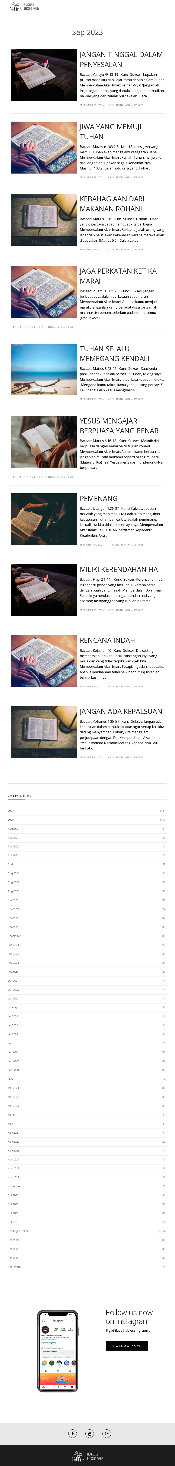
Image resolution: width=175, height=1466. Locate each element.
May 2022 (13, 1141)
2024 (11, 810)
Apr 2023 (13, 855)
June (11, 1079)
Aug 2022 (13, 882)
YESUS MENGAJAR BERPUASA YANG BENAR (119, 425)
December (14, 936)
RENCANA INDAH (107, 640)
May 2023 (13, 1150)
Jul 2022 (13, 1025)
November (14, 1186)
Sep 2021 (13, 1240)
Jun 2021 (13, 1052)
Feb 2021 (13, 944)
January (12, 1007)
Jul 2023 (13, 1034)
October (13, 1222)
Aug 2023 (13, 891)
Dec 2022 (13, 918)
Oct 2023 (13, 1213)
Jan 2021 (13, 980)
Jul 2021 (13, 1016)
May (10, 1123)
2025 (11, 819)
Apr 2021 (13, 837)
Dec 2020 (13, 900)
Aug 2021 (13, 873)
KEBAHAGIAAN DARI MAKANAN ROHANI (112, 203)
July (10, 1043)
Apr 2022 (13, 846)
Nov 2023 (13, 1177)
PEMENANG (99, 498)
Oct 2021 (13, 1195)
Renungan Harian (121, 105)
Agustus (13, 828)
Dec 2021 (13, 909)
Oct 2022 (13, 1204)
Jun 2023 (13, 1070)
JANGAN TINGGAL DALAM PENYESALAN (121, 59)
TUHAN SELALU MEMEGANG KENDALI (114, 353)
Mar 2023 (13, 1105)
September (14, 1266)
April (10, 864)
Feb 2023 (13, 962)
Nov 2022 (13, 1168)
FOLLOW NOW (127, 1345)
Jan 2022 (13, 989)
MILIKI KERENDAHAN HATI (122, 569)
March (11, 1114)
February (13, 971)
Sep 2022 (13, 1249)
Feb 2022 (13, 953)
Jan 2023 (13, 998)
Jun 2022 (13, 1061)
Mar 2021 (13, 1088)
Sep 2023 (138, 105)
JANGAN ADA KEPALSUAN (121, 711)
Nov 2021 (13, 1159)
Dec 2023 (13, 927)
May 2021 (13, 1132)
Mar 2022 (13, 1096)
